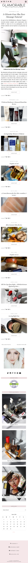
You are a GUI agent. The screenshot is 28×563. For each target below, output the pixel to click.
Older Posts (7, 344)
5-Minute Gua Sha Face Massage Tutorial (14, 15)
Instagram (14, 547)
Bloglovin (14, 554)
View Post (14, 92)
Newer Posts (21, 344)
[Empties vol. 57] (14, 428)
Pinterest (14, 550)
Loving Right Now (14, 316)
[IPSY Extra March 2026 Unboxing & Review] (14, 500)
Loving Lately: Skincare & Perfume (14, 134)
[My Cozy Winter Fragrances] (14, 464)
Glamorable (16, 560)
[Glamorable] (14, 4)
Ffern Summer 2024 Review (14, 225)
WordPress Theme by (14, 561)
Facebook (14, 543)
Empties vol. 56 (14, 163)
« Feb (13, 532)
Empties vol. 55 (14, 255)
